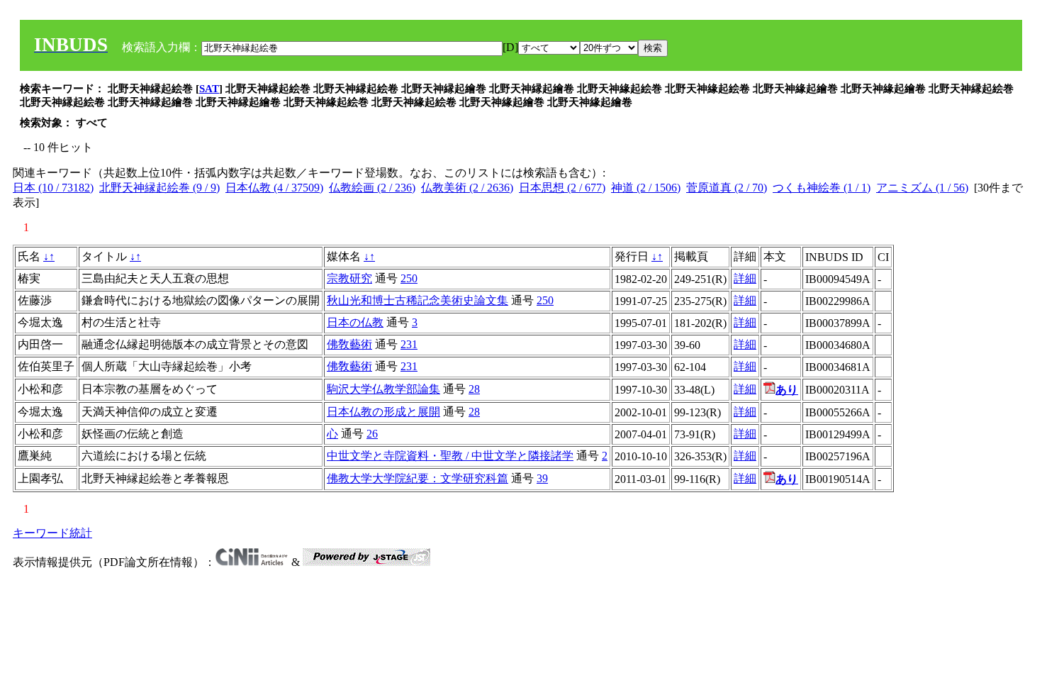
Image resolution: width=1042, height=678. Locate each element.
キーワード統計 (52, 533)
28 (474, 389)
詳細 (745, 278)
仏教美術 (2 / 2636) (467, 188)
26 (372, 434)
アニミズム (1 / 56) (922, 188)
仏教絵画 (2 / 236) (372, 188)
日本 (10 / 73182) (53, 188)
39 (542, 478)
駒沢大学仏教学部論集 (383, 389)
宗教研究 (349, 278)
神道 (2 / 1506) (645, 188)
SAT (209, 88)
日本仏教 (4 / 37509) (274, 188)
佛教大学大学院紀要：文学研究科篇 (417, 478)
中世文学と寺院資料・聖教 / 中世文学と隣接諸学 (450, 456)
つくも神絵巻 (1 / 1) (821, 188)
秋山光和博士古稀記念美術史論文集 (417, 300)
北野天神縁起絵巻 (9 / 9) (159, 188)
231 (409, 344)
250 (409, 278)
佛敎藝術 (349, 344)
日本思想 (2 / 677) (562, 188)
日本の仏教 (355, 322)
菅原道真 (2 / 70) (726, 188)
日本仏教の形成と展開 (383, 412)
